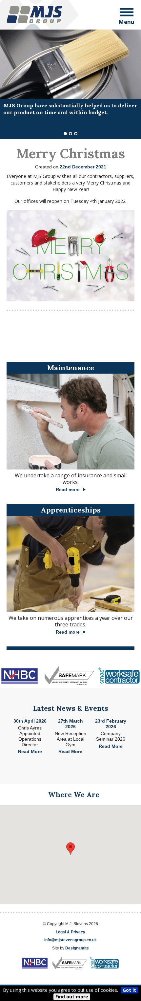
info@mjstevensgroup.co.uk (70, 940)
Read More (30, 751)
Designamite (77, 948)
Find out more (71, 996)
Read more (68, 489)
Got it (129, 990)
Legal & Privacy (70, 932)
